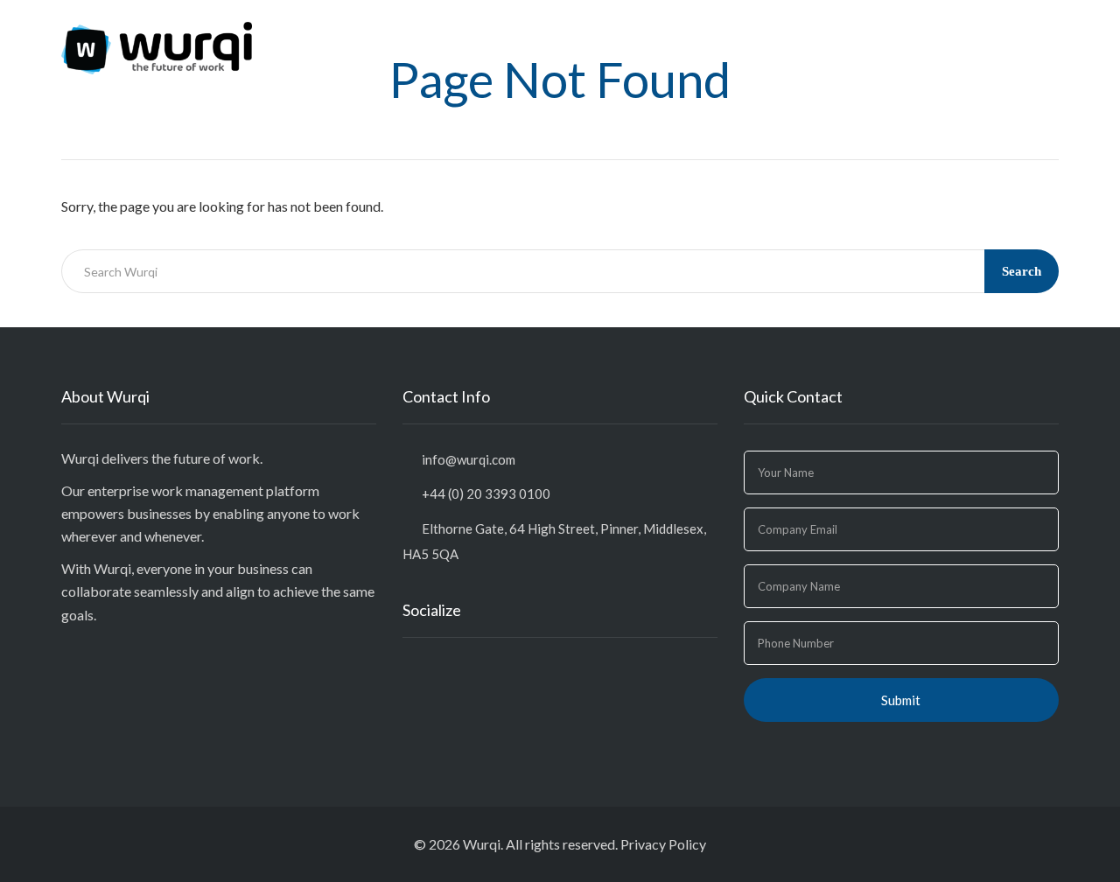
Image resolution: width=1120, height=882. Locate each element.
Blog (869, 32)
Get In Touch (947, 32)
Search (1021, 271)
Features (801, 32)
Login (1029, 32)
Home (730, 32)
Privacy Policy (663, 844)
